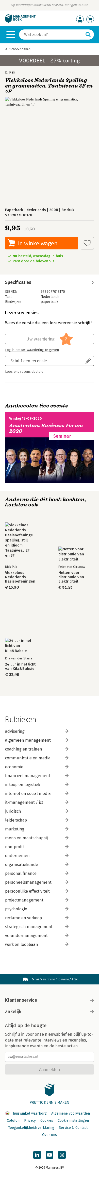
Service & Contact (73, 1128)
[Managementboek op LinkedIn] (37, 1155)
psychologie (16, 909)
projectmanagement (24, 900)
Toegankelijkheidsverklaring (31, 1128)
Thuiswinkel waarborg (29, 1113)
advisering (15, 731)
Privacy (30, 1120)
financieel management (27, 775)
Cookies (46, 1120)
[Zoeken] (88, 34)
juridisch (13, 811)
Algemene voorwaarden (70, 1113)
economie (14, 766)
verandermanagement (26, 935)
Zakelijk (13, 1011)
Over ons (49, 1135)
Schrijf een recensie (28, 360)
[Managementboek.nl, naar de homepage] (20, 22)
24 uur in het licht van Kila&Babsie (20, 666)
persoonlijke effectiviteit (27, 891)
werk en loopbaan (21, 944)
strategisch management (29, 926)
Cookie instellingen (73, 1120)
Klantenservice (21, 1000)
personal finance (21, 873)
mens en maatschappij (26, 838)
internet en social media (28, 793)
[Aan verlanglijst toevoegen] (87, 243)
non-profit (14, 846)
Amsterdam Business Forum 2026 (46, 428)
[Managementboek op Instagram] (62, 1155)
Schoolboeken (19, 49)
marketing (14, 829)
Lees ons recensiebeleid (24, 372)
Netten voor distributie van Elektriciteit (71, 577)
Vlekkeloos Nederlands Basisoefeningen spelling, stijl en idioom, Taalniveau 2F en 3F (22, 577)
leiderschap (16, 820)
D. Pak (10, 72)
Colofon (13, 1120)
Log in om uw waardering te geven (32, 350)
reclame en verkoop (23, 917)
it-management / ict (24, 802)
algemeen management (28, 740)
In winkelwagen (37, 243)
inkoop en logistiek (22, 784)
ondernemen (17, 855)
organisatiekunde (21, 864)
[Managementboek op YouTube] (49, 1155)
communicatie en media (28, 758)
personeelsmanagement (28, 882)
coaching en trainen (23, 749)
